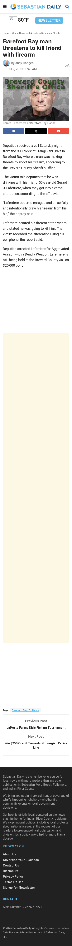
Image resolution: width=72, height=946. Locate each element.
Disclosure (11, 871)
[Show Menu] (5, 6)
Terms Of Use (13, 882)
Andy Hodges (24, 63)
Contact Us (11, 865)
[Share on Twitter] (36, 131)
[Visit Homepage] (35, 7)
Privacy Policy (13, 876)
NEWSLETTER (48, 20)
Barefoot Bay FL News (25, 710)
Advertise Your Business (21, 860)
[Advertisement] (36, 488)
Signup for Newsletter (19, 887)
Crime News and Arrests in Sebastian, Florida (36, 33)
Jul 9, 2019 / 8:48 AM (22, 69)
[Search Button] (67, 6)
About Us (9, 854)
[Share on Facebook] (13, 131)
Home (6, 33)
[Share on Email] (58, 131)
